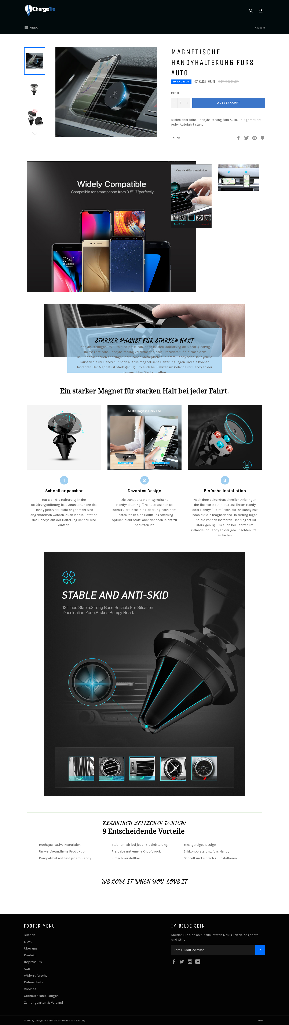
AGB (27, 969)
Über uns (31, 948)
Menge (175, 93)
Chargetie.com (43, 1020)
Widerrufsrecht (35, 975)
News (28, 942)
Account (260, 27)
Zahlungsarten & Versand (43, 1002)
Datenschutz (33, 982)
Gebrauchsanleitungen (41, 996)
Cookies (30, 989)
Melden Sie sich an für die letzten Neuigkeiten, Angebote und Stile (214, 937)
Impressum (33, 962)
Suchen (29, 935)
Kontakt (30, 955)
